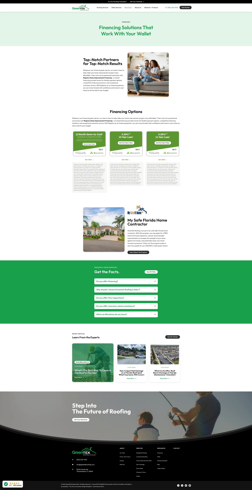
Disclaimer (128, 484)
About (122, 448)
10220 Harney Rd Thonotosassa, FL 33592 (84, 470)
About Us (138, 7)
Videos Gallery (161, 468)
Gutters (138, 476)
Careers (122, 460)
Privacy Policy (109, 484)
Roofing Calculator (162, 460)
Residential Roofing (141, 453)
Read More (78, 377)
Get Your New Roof (80, 420)
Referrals (122, 464)
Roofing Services (102, 7)
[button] (12, 484)
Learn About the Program (138, 252)
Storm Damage (140, 464)
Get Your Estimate (136, 1)
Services (139, 448)
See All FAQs (151, 272)
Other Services (116, 7)
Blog (158, 464)
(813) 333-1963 (172, 7)
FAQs (158, 456)
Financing (160, 453)
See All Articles (172, 337)
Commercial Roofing (141, 456)
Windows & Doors (141, 472)
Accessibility (64, 486)
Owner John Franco (125, 456)
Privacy (97, 486)
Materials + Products (151, 7)
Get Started (185, 7)
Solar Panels (139, 468)
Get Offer (89, 160)
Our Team (122, 453)
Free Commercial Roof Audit (143, 460)
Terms (102, 486)
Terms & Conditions (119, 484)
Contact (176, 448)
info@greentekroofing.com (85, 465)
